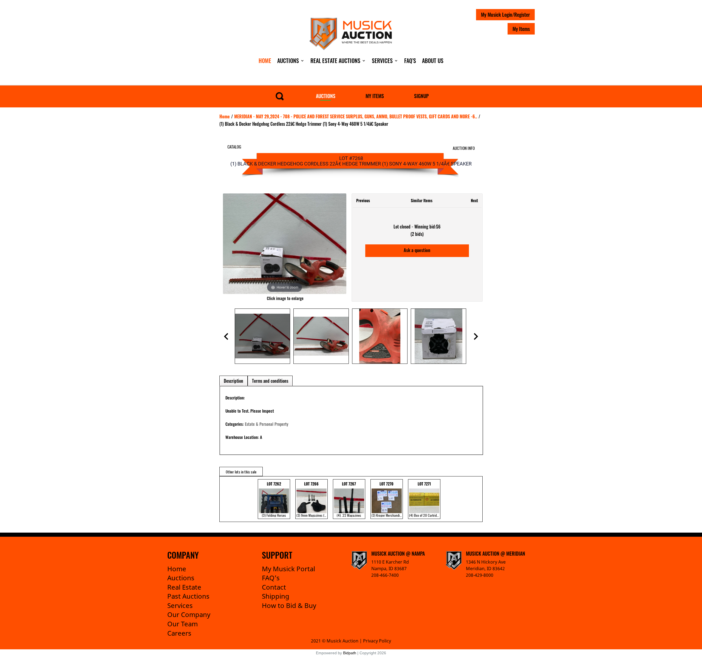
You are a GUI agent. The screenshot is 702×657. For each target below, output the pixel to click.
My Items (521, 28)
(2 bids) (417, 234)
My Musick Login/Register (505, 14)
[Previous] (234, 244)
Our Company (188, 614)
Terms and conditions (270, 381)
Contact (274, 587)
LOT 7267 (349, 499)
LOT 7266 (312, 499)
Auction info (464, 148)
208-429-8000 (479, 575)
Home (265, 60)
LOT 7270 (387, 499)
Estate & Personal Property (266, 424)
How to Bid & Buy (289, 605)
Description (233, 381)
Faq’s (410, 60)
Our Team (182, 623)
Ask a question (417, 250)
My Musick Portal (288, 568)
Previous (363, 200)
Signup (421, 95)
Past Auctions (188, 596)
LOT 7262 (274, 499)
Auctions (288, 60)
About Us (432, 60)
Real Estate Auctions (335, 60)
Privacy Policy (377, 641)
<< (225, 499)
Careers (179, 633)
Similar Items (421, 200)
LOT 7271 (424, 499)
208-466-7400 (385, 575)
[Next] (335, 244)
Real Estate (184, 587)
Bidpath (349, 653)
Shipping (275, 596)
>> (474, 499)
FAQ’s (271, 577)
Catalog (234, 147)
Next (474, 200)
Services (382, 60)
